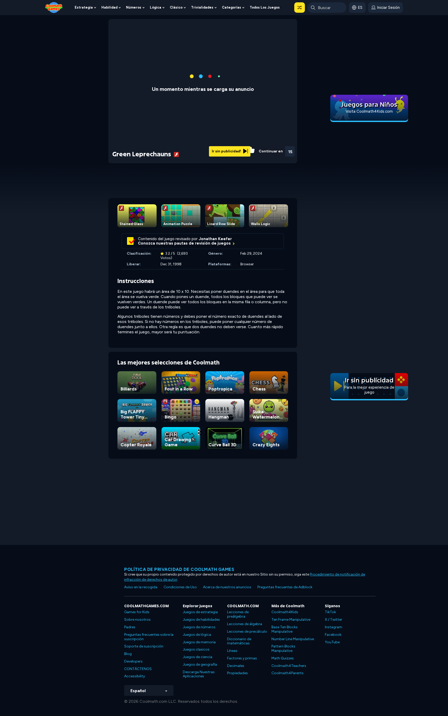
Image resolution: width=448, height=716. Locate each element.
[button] (299, 7)
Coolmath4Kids (284, 612)
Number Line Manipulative (292, 639)
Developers (133, 661)
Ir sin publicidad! (227, 151)
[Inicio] (54, 7)
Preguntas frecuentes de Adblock (284, 587)
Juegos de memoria (199, 642)
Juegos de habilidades (201, 619)
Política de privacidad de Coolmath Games (179, 569)
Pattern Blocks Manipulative (283, 648)
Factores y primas (242, 658)
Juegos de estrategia (200, 612)
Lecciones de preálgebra (238, 614)
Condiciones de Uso (180, 587)
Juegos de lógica (197, 634)
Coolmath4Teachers (288, 666)
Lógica (155, 7)
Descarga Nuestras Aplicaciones (199, 674)
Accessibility (134, 676)
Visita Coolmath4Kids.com (369, 111)
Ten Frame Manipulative (290, 619)
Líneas (232, 651)
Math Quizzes (282, 658)
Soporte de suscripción (143, 646)
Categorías (231, 7)
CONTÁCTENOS (138, 669)
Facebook (333, 634)
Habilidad (109, 7)
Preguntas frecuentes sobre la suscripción (148, 636)
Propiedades (237, 673)
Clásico (176, 7)
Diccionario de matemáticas (239, 641)
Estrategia (84, 7)
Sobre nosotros (137, 619)
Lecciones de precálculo (247, 631)
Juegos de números (199, 627)
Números (133, 7)
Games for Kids (136, 612)
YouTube (332, 642)
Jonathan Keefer (215, 239)
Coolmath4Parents (287, 673)
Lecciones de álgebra (244, 624)
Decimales (235, 666)
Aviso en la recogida (140, 587)
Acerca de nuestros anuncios (227, 587)
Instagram (333, 627)
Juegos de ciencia (197, 657)
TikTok (330, 612)
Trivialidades (202, 7)
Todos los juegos (265, 7)
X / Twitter (333, 619)
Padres (129, 627)
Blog (128, 654)
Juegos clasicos (196, 649)
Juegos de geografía (200, 664)
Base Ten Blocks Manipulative (284, 629)
